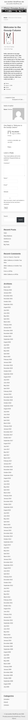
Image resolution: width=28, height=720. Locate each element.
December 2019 (8, 365)
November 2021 (8, 298)
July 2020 (6, 345)
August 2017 (7, 443)
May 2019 (6, 385)
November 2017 (8, 434)
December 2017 (8, 432)
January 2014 (7, 559)
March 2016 (7, 492)
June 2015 (7, 516)
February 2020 (8, 359)
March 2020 (7, 356)
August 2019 (7, 377)
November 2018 (8, 400)
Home (5, 17)
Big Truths (6, 244)
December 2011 (8, 602)
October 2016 (7, 472)
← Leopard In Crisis (9, 97)
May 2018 (6, 417)
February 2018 (8, 426)
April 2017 (6, 455)
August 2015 (7, 510)
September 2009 (8, 649)
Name (6, 178)
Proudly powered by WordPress (11, 716)
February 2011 (8, 614)
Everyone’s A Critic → (18, 99)
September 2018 (8, 406)
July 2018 (6, 411)
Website (6, 191)
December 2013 (8, 562)
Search (6, 216)
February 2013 (8, 576)
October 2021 (7, 301)
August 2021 (7, 307)
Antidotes (6, 241)
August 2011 (7, 608)
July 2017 (6, 446)
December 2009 (8, 643)
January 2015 (7, 530)
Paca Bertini (15, 131)
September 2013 (8, 565)
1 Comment (8, 89)
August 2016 (7, 478)
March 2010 (7, 634)
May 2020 (6, 350)
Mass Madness (8, 236)
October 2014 (7, 539)
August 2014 (7, 545)
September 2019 (8, 374)
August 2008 (7, 684)
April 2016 (6, 490)
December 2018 (8, 397)
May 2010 (6, 631)
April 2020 (6, 353)
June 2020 (7, 348)
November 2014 (8, 536)
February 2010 (8, 637)
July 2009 (6, 655)
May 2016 (6, 487)
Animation (6, 699)
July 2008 (6, 687)
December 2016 (8, 466)
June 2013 (7, 571)
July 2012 (6, 588)
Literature (6, 705)
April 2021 (6, 319)
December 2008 (8, 672)
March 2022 (7, 287)
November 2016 (8, 469)
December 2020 (8, 330)
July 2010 (6, 626)
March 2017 (7, 458)
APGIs (10, 271)
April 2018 (6, 420)
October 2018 (7, 403)
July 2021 (6, 310)
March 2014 (7, 556)
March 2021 (7, 321)
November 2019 (8, 368)
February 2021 (8, 324)
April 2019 (6, 388)
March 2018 (7, 423)
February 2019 (8, 391)
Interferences (7, 238)
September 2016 (8, 475)
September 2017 (8, 440)
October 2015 (7, 504)
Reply (9, 147)
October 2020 (7, 336)
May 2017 (6, 452)
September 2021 (8, 304)
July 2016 (6, 481)
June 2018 (7, 414)
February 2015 (8, 527)
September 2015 (8, 507)
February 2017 (8, 461)
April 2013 (6, 574)
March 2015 (7, 524)
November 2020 (8, 333)
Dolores (7, 83)
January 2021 (7, 327)
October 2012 (7, 582)
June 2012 (7, 591)
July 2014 (6, 547)
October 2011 (7, 605)
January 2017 (7, 463)
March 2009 (7, 663)
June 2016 (7, 484)
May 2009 (6, 660)
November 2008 (8, 675)
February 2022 (8, 290)
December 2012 (8, 579)
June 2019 (7, 382)
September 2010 (8, 623)
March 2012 (7, 597)
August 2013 (7, 568)
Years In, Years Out (14, 257)
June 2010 (7, 629)
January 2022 (7, 293)
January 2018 (7, 429)
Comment (7, 163)
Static (5, 233)
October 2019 (7, 371)
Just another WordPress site (14, 2)
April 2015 (6, 521)
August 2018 (7, 408)
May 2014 (6, 550)
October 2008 (7, 678)
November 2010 (8, 620)
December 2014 (8, 533)
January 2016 (7, 498)
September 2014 (8, 542)
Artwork (7, 87)
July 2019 (6, 379)
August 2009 (7, 652)
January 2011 (7, 617)
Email (6, 185)
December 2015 (8, 501)
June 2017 (7, 449)
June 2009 (7, 658)
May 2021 (6, 316)
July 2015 (6, 513)
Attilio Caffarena (8, 260)
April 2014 (6, 553)
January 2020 (7, 362)
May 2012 (6, 594)
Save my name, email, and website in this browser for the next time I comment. (14, 202)
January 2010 (7, 640)
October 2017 (7, 437)
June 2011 (6, 611)
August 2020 (7, 342)
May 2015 (6, 518)
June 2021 (7, 313)
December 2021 (8, 295)
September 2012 (8, 585)
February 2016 (8, 495)
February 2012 (8, 600)
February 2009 (8, 666)
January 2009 (7, 669)
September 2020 (8, 339)
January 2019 (7, 394)
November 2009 (8, 646)
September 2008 (8, 681)
